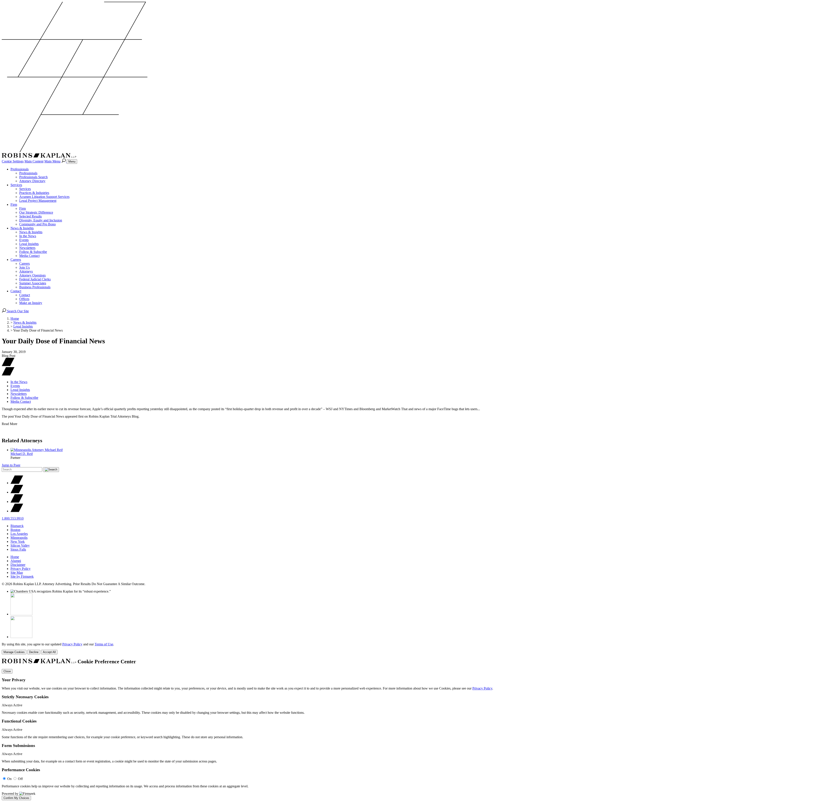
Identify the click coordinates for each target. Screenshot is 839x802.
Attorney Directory (32, 181)
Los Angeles (19, 534)
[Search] (64, 161)
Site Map (16, 572)
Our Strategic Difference (36, 212)
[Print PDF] (8, 365)
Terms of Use (104, 644)
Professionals (19, 169)
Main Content (33, 161)
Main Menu (52, 161)
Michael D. (21, 454)
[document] (419, 729)
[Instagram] (16, 511)
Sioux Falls (18, 549)
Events (24, 240)
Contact (15, 291)
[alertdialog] (419, 729)
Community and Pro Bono (37, 224)
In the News (27, 236)
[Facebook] (16, 492)
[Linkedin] (16, 501)
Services (16, 185)
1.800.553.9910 (13, 518)
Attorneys (26, 271)
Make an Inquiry (30, 303)
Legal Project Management (37, 200)
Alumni (15, 561)
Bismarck (17, 526)
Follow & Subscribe (33, 252)
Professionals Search (33, 177)
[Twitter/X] (16, 483)
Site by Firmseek (22, 576)
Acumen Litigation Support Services (44, 197)
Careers (15, 259)
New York (17, 541)
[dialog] (419, 648)
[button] (8, 374)
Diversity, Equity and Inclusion (40, 220)
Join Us (24, 267)
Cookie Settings (13, 161)
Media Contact (29, 256)
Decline (33, 652)
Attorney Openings (32, 275)
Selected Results (30, 216)
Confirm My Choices (16, 798)
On (9, 779)
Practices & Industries (34, 193)
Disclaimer (17, 565)
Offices (24, 299)
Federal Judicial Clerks (35, 279)
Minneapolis (19, 537)
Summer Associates (32, 283)
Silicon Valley (20, 545)
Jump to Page (11, 465)
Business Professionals (34, 287)
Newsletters (27, 248)
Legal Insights (29, 244)
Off (20, 779)
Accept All (49, 652)
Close (7, 671)
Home (14, 318)
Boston (15, 530)
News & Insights (22, 228)
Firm (13, 204)
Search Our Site (17, 311)
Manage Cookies (14, 652)
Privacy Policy (20, 568)
